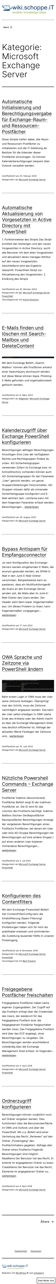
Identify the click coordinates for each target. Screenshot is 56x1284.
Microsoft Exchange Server (32, 179)
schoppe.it (38, 1273)
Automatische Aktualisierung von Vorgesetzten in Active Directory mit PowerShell (27, 219)
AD (20, 292)
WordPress (20, 1273)
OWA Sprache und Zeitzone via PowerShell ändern (22, 663)
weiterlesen (31, 506)
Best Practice (29, 961)
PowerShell (7, 296)
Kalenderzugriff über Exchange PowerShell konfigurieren (25, 436)
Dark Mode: (43, 1280)
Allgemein (23, 398)
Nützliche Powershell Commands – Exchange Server (27, 784)
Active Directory (31, 299)
